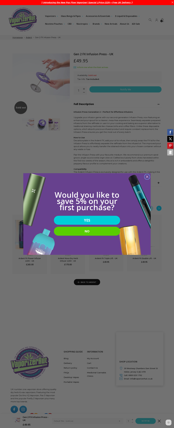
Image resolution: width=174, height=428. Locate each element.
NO (87, 231)
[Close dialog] (147, 176)
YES (87, 220)
